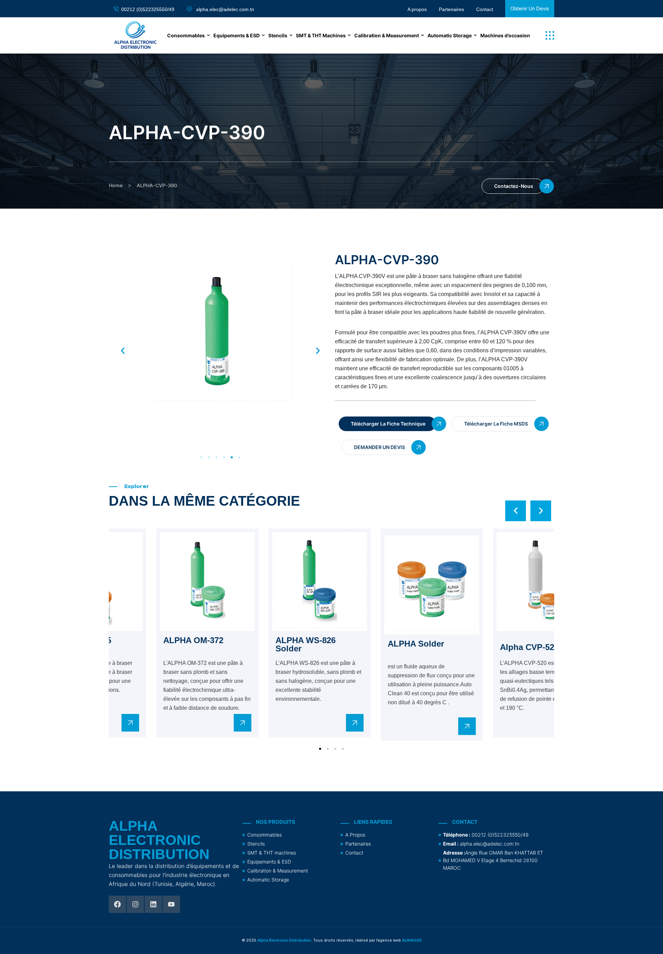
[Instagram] (135, 904)
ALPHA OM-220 (261, 647)
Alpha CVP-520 (148, 647)
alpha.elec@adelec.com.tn (225, 9)
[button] (550, 35)
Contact (484, 9)
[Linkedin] (153, 904)
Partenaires (451, 9)
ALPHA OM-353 (374, 640)
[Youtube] (171, 904)
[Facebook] (117, 904)
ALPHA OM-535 (486, 640)
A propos (417, 9)
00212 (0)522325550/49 (147, 9)
